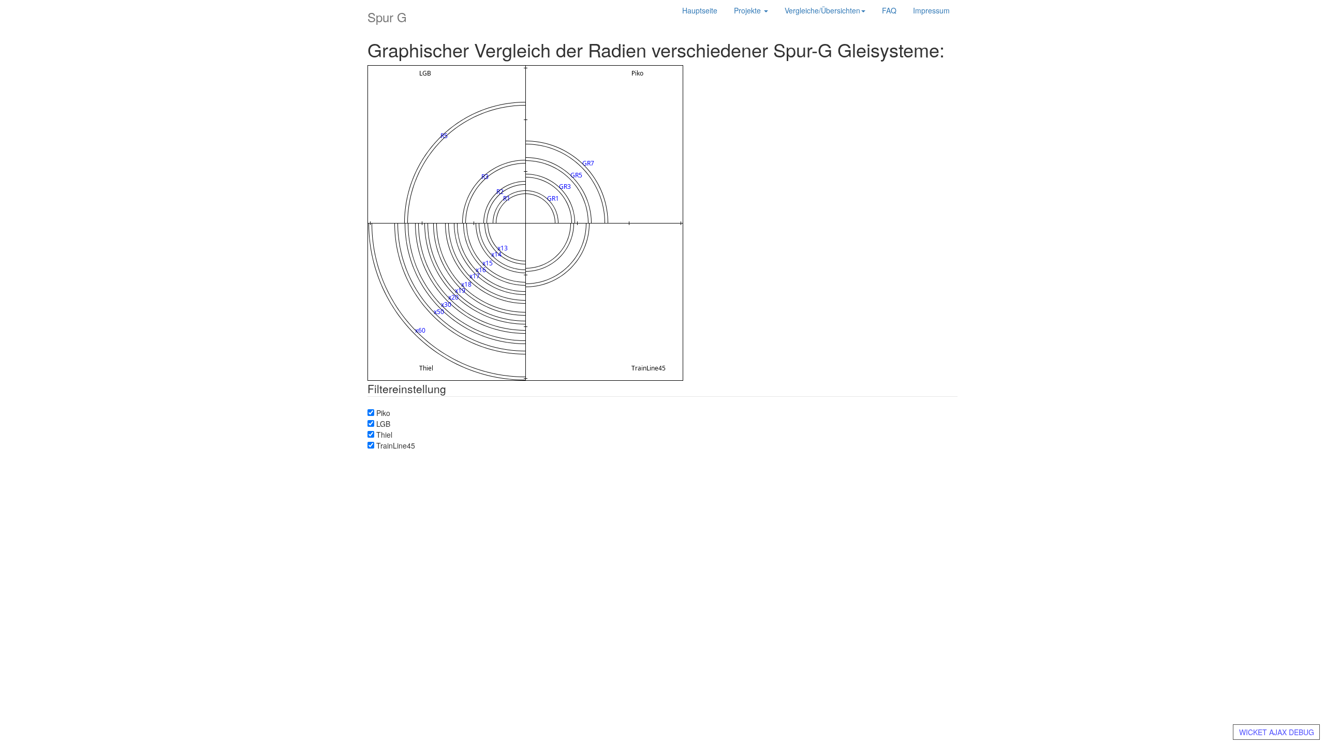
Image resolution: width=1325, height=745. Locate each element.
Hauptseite (699, 10)
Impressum (931, 10)
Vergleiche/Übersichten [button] (822, 10)
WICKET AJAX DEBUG (1276, 732)
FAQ (889, 10)
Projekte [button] (748, 10)
